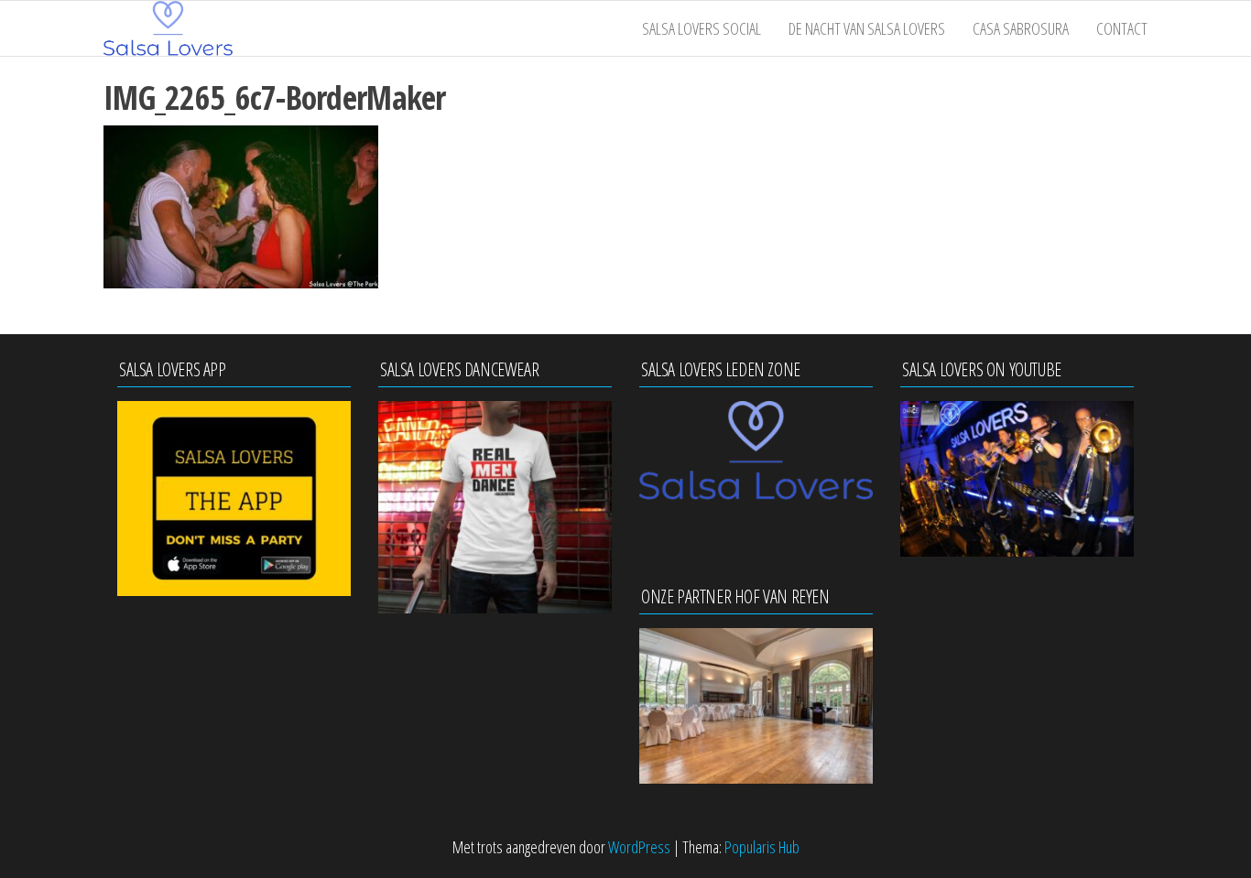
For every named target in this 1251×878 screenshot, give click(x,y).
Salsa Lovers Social (701, 28)
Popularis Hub (762, 847)
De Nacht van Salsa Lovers (867, 28)
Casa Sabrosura (1021, 28)
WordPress (639, 847)
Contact (1122, 28)
